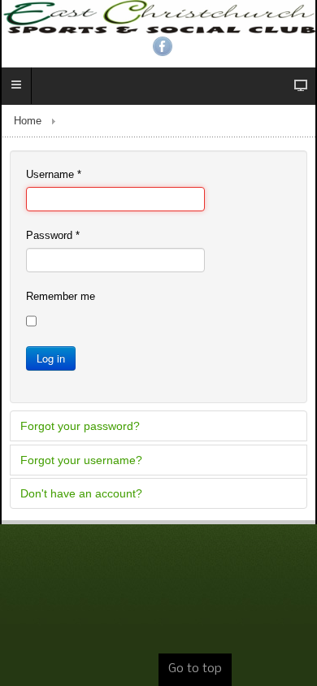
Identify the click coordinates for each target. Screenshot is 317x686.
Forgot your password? (80, 425)
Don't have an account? (81, 493)
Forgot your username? (81, 460)
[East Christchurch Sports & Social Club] (158, 16)
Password (53, 235)
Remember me (60, 296)
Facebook (162, 46)
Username (53, 174)
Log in (51, 358)
